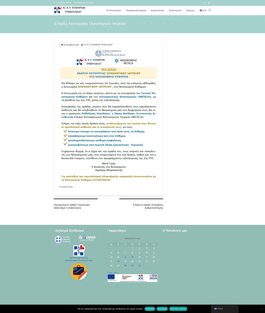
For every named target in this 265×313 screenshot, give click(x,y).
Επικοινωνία (175, 10)
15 (132, 257)
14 (125, 257)
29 (132, 265)
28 (125, 265)
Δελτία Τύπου (67, 187)
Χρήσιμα (190, 10)
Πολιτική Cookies (178, 309)
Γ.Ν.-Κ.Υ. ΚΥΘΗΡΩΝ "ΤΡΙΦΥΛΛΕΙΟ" (98, 44)
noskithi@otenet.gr (84, 2)
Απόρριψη (162, 309)
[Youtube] (209, 3)
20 (118, 261)
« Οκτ (110, 272)
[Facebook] (204, 3)
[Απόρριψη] (261, 308)
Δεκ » (116, 272)
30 (139, 265)
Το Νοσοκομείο (113, 10)
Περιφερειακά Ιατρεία (136, 10)
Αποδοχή (150, 309)
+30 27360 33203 (63, 2)
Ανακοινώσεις (157, 10)
